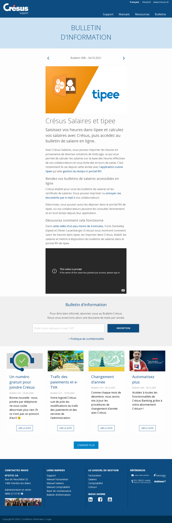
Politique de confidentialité (87, 339)
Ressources (142, 14)
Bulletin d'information (59, 494)
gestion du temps (74, 171)
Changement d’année (102, 379)
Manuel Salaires (55, 483)
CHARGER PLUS (86, 445)
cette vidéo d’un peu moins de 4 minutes (78, 226)
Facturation (94, 475)
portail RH (95, 171)
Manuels (124, 14)
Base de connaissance (59, 490)
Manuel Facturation (57, 479)
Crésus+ (92, 487)
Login (48, 519)
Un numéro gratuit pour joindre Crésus (22, 382)
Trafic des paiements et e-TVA (64, 382)
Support (108, 14)
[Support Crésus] (16, 8)
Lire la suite (24, 428)
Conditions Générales (33, 519)
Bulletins (160, 14)
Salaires (92, 479)
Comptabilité (95, 483)
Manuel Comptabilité (58, 487)
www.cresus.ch (161, 2)
